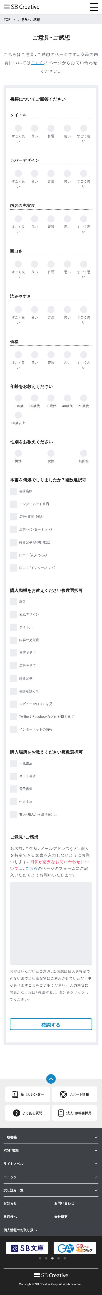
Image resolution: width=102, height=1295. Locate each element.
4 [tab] (58, 1258)
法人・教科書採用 (79, 1112)
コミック (10, 1176)
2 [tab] (46, 1258)
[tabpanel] (29, 1248)
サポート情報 (79, 1094)
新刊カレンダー (32, 1094)
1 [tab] (40, 1258)
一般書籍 (10, 1137)
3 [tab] (52, 1258)
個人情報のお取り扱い (20, 1230)
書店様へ (10, 1216)
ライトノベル (13, 1163)
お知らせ (10, 1203)
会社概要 (61, 1216)
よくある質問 (32, 1112)
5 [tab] (65, 1258)
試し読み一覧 (13, 1190)
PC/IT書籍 (11, 1150)
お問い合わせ (64, 1203)
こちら (37, 62)
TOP (7, 19)
